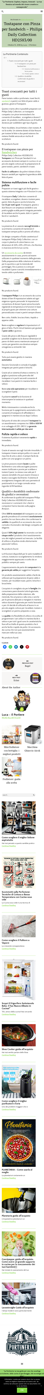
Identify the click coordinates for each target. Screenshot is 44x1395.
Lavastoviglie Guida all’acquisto (18, 1307)
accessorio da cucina (14, 253)
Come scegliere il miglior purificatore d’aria (14, 1102)
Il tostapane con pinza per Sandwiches (26, 65)
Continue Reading (9, 846)
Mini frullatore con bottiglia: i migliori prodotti (11, 750)
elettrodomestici (27, 20)
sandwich (6, 101)
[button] (7, 281)
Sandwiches (9, 152)
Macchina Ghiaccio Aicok (32, 748)
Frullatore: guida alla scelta (11, 781)
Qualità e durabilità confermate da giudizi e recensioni (26, 78)
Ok (22, 1390)
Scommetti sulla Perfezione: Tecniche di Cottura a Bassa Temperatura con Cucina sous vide (17, 896)
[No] (41, 1386)
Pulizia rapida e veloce (32, 74)
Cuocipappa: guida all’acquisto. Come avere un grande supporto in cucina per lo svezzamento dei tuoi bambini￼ (18, 1263)
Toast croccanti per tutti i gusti (21, 61)
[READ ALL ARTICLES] (11, 718)
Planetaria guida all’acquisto (16, 1216)
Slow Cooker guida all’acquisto (17, 1049)
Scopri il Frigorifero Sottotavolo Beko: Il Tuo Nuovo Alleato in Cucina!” (18, 1006)
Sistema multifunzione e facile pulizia (32, 70)
